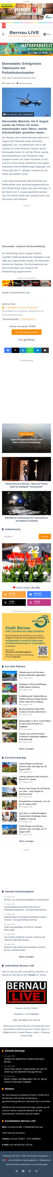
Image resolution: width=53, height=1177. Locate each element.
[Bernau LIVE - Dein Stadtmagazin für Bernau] (24, 34)
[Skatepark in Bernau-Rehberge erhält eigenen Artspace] (9, 688)
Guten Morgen (26, 434)
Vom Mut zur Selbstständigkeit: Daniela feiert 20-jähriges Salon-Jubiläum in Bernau (33, 816)
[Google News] (26, 340)
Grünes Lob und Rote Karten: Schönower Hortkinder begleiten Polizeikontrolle (33, 737)
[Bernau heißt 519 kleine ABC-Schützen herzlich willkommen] (9, 713)
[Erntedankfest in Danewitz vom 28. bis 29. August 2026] (9, 805)
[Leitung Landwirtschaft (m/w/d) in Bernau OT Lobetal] (9, 780)
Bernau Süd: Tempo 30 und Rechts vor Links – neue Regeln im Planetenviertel (34, 791)
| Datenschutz (44, 1160)
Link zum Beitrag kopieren (26, 332)
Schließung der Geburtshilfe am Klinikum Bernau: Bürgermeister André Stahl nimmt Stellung (33, 699)
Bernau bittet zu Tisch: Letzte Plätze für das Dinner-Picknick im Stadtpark (35, 724)
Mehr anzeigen (26, 749)
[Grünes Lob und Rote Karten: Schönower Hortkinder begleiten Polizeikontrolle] (9, 737)
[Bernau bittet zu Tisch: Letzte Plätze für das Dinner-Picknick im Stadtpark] (9, 724)
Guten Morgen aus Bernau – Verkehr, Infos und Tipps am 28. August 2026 (33, 766)
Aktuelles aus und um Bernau (22, 307)
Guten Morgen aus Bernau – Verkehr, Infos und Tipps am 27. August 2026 (33, 829)
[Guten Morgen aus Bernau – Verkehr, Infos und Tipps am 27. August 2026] (9, 830)
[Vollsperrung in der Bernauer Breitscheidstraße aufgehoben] (9, 676)
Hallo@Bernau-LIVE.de (29, 1020)
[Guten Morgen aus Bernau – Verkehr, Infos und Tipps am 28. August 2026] (9, 767)
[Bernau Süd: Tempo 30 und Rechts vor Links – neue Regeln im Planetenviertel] (9, 792)
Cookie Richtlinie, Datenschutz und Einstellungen (26, 1164)
